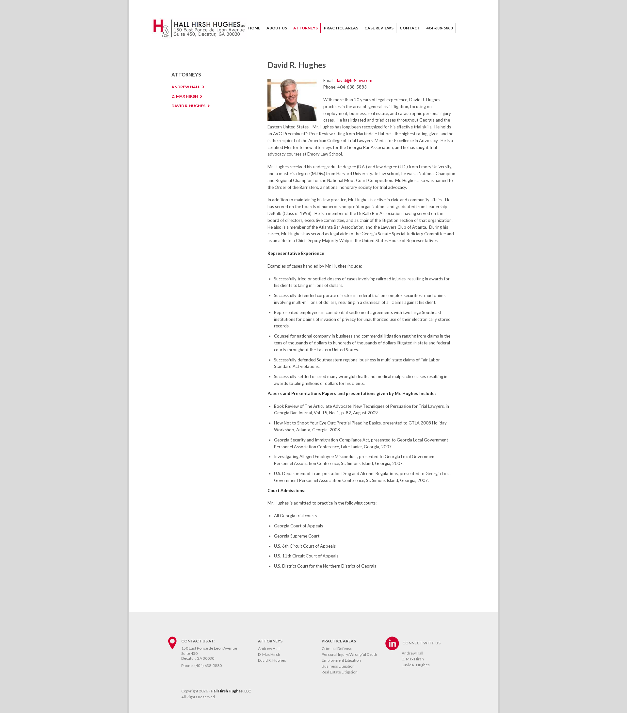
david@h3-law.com (353, 80)
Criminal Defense (337, 648)
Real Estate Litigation (340, 672)
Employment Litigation (341, 660)
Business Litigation (338, 666)
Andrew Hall (269, 648)
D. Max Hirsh (269, 654)
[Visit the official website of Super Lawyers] (287, 576)
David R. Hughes (287, 596)
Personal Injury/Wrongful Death (349, 654)
